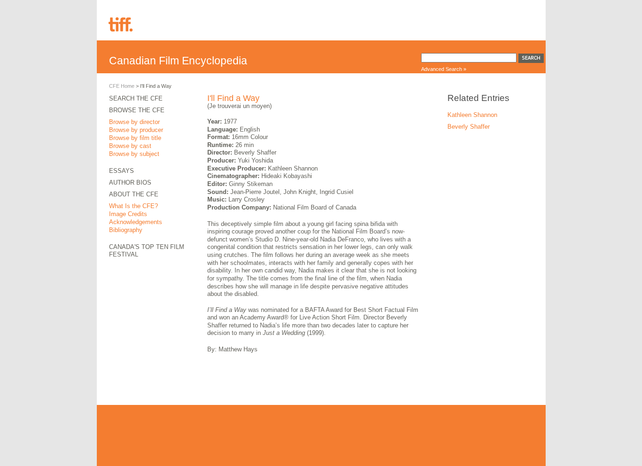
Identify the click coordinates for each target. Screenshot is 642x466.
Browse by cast (130, 145)
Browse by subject (134, 153)
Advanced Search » (443, 69)
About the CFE (133, 194)
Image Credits (128, 213)
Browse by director (134, 121)
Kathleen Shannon (472, 114)
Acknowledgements (135, 221)
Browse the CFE (136, 110)
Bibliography (125, 229)
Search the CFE (136, 98)
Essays (121, 170)
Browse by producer (136, 129)
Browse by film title (135, 137)
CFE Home (121, 86)
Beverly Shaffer (468, 126)
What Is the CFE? (133, 206)
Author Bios (130, 182)
